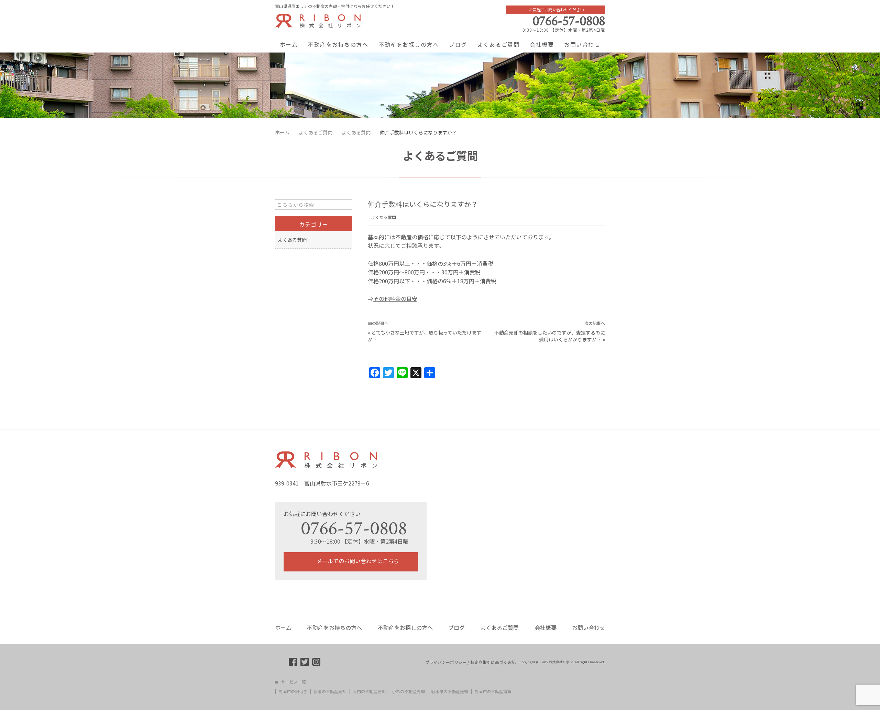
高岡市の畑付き (292, 691)
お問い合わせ (582, 44)
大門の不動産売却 (369, 691)
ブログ (458, 44)
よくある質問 (383, 217)
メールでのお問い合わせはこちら (357, 561)
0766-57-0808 (568, 21)
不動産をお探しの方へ (408, 44)
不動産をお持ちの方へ (338, 44)
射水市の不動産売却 (449, 691)
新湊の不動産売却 (330, 691)
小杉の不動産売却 (408, 691)
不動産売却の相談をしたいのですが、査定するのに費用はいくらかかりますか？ (549, 336)
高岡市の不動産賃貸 (493, 691)
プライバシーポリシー (445, 662)
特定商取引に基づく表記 (493, 662)
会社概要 (542, 44)
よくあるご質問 (498, 44)
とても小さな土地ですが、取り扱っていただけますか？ (424, 336)
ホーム (289, 44)
